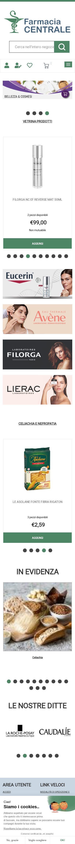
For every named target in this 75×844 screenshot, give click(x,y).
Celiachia (37, 657)
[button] (28, 113)
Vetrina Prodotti (37, 121)
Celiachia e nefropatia (37, 423)
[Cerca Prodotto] (62, 47)
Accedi (7, 792)
